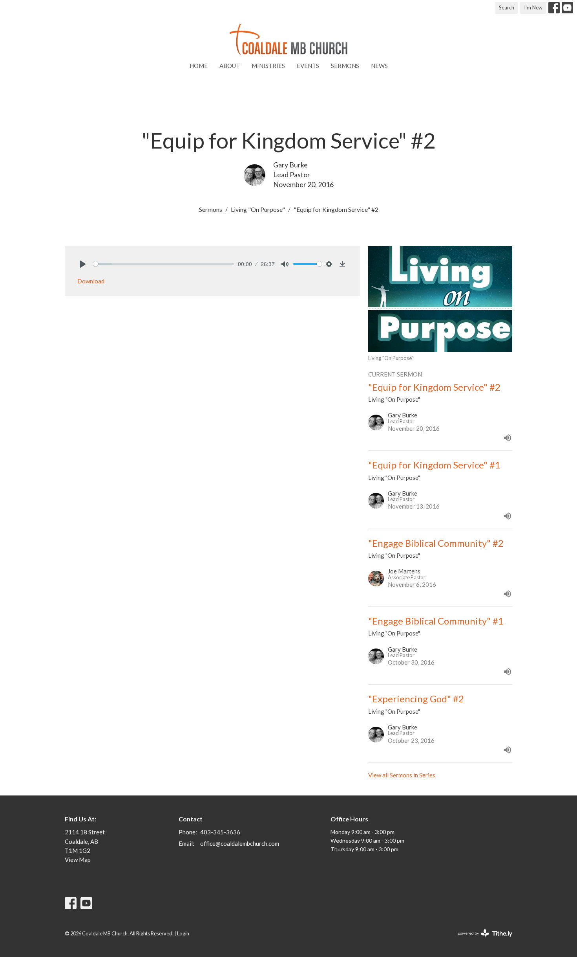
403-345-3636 (220, 832)
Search (506, 7)
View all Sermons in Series (401, 775)
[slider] (163, 264)
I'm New (533, 7)
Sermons (345, 65)
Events (308, 65)
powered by (481, 940)
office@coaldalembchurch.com (239, 843)
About (229, 65)
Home (199, 65)
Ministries (268, 65)
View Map (78, 859)
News (379, 65)
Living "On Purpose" (258, 209)
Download (90, 281)
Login (183, 933)
